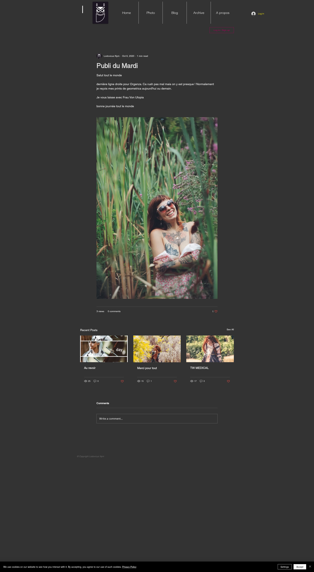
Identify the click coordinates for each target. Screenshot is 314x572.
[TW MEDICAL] (210, 349)
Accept (299, 566)
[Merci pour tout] (157, 349)
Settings (284, 566)
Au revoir (90, 368)
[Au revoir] (104, 349)
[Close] (310, 566)
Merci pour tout (147, 368)
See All (230, 329)
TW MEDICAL (199, 368)
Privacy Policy (129, 566)
